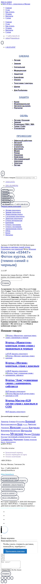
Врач (19, 424)
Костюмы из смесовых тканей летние (15, 247)
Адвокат (12, 421)
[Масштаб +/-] (2, 578)
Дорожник (5, 428)
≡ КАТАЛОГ (10, 47)
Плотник (4, 437)
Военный (30, 421)
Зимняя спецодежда (13, 212)
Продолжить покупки (15, 551)
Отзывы (8, 14)
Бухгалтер (20, 421)
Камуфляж (9, 222)
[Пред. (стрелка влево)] (2, 581)
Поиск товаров (9, 178)
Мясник (27, 434)
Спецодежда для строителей (12, 249)
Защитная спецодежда (14, 218)
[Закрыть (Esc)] (11, 578)
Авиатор (4, 421)
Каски (7, 233)
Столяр (33, 437)
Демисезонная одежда (14, 214)
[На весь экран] (5, 578)
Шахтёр (3, 442)
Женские (15, 427)
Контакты (9, 16)
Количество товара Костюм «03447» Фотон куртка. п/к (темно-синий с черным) (18, 276)
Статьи (8, 18)
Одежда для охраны (13, 225)
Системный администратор (19, 437)
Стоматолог (7, 439)
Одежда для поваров (13, 227)
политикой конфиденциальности (14, 508)
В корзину (5, 283)
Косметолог (15, 430)
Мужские (32, 249)
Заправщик (24, 428)
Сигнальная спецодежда (14, 216)
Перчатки (9, 235)
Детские (25, 424)
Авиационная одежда (13, 229)
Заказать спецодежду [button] (20, 354)
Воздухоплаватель (9, 424)
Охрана (35, 434)
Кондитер (5, 430)
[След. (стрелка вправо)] (5, 581)
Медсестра (26, 430)
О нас (7, 10)
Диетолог (32, 424)
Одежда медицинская (13, 220)
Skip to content (6, 2)
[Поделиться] (8, 578)
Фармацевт (18, 439)
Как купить (9, 12)
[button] (9, 493)
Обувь (7, 231)
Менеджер (5, 434)
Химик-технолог (30, 440)
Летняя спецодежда (13, 210)
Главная (8, 8)
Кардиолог (34, 427)
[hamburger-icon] (2, 42)
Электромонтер (11, 442)
